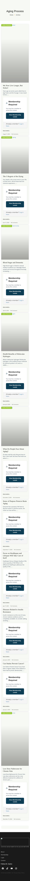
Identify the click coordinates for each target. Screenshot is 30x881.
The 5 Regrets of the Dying (13, 176)
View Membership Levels (15, 116)
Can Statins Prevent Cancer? (13, 663)
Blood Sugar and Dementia (13, 262)
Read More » (6, 130)
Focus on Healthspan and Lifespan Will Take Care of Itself (13, 555)
